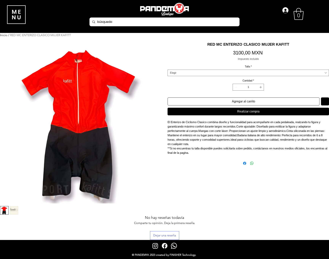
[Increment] (261, 87)
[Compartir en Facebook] (244, 163)
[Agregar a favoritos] (325, 101)
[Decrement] (235, 87)
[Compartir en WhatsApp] (252, 163)
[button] (298, 14)
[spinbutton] (248, 87)
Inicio (3, 35)
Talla (248, 66)
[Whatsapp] (174, 245)
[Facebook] (164, 245)
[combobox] (248, 73)
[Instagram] (155, 245)
